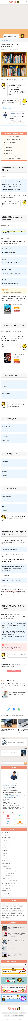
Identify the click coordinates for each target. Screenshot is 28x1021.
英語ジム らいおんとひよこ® (17, 113)
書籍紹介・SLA (6, 890)
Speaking (5, 847)
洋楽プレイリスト (8, 885)
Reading (4, 860)
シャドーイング (5, 908)
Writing (4, 850)
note (20, 818)
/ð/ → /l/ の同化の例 (8, 147)
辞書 (5, 842)
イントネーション (5, 906)
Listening (5, 858)
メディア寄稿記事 (17, 908)
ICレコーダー (4, 903)
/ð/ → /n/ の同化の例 (8, 144)
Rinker (18, 356)
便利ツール (6, 845)
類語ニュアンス (7, 855)
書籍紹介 (6, 893)
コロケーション (20, 906)
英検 (5, 840)
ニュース (11, 908)
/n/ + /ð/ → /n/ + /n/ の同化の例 (10, 142)
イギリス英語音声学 (17, 304)
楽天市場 (16, 310)
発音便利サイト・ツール (9, 870)
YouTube (8, 818)
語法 (20, 915)
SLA (5, 895)
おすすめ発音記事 (11, 715)
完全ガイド (20, 913)
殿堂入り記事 (9, 915)
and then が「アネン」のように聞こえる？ (12, 136)
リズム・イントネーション (10, 880)
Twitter (8, 823)
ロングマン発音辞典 (8, 873)
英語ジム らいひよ (20, 823)
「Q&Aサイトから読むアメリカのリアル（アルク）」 (13, 795)
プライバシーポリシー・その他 (17, 1015)
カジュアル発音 (7, 875)
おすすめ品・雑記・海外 (8, 883)
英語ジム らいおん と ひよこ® (8, 785)
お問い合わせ (22, 1012)
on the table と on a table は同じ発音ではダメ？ (14, 156)
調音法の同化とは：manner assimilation (12, 139)
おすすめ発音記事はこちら (14, 670)
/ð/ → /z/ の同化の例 (8, 153)
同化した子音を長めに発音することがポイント (13, 158)
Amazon (16, 308)
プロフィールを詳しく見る (9, 812)
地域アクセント (7, 878)
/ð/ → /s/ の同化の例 (8, 150)
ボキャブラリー (6, 835)
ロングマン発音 (5, 910)
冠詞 (5, 853)
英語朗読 (6, 866)
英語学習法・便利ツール (8, 837)
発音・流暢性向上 (20, 715)
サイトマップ (7, 1015)
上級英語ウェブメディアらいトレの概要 (10, 1012)
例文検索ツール (21, 910)
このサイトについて (7, 811)
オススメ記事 (4, 715)
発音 (14, 915)
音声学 (3, 917)
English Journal (10, 797)
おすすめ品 (6, 888)
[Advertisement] (14, 15)
